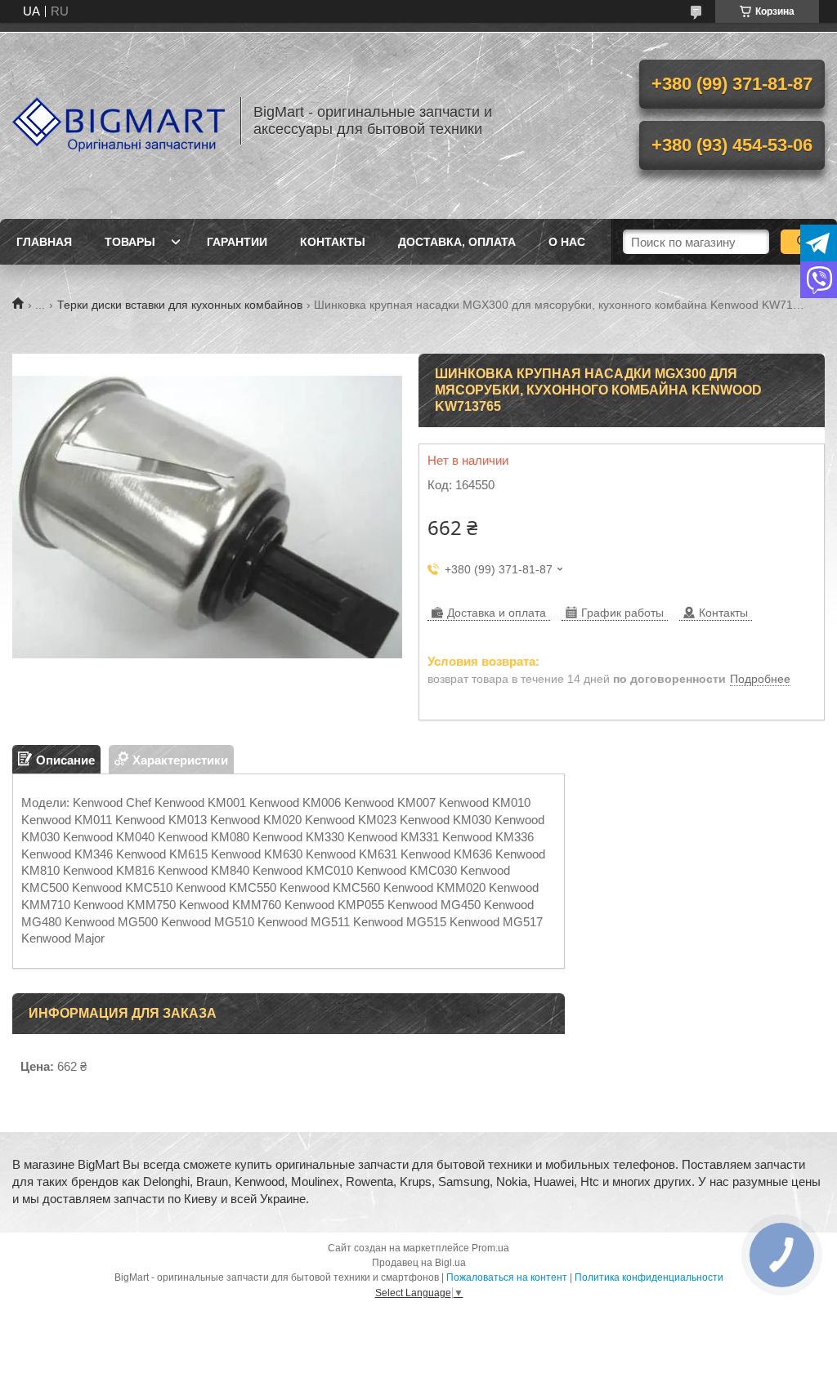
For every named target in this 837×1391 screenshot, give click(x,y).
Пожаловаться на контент (506, 1277)
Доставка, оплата (457, 241)
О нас (566, 241)
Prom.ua (490, 1248)
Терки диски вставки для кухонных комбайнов (179, 304)
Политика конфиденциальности (649, 1277)
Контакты (332, 241)
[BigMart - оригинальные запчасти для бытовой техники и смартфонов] (118, 121)
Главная (44, 241)
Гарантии (237, 241)
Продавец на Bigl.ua (419, 1262)
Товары (130, 241)
